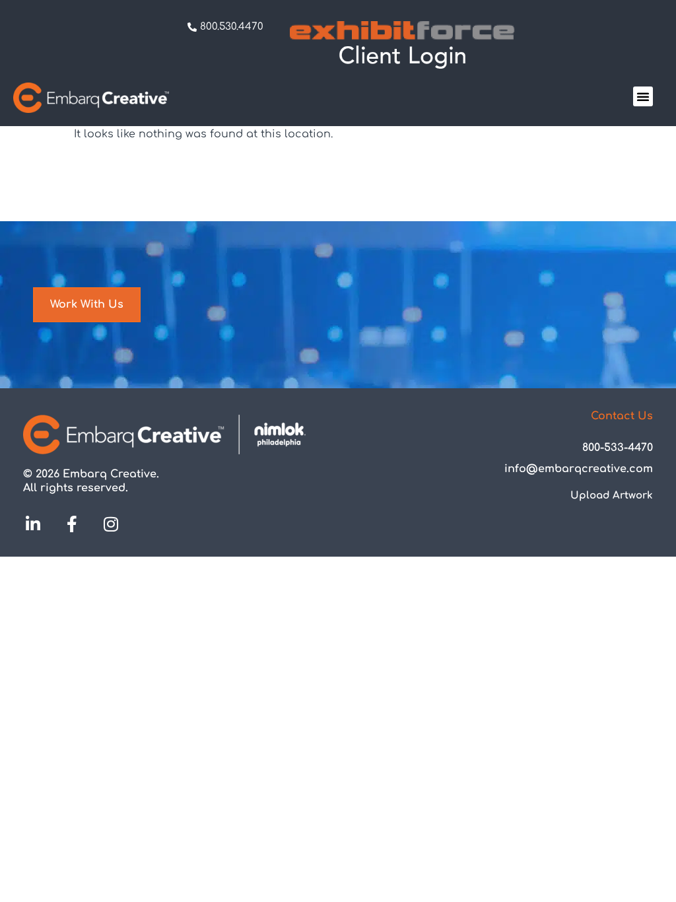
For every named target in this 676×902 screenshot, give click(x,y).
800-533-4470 (617, 448)
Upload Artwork (611, 495)
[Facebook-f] (72, 524)
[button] (643, 96)
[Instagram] (111, 524)
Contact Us (622, 416)
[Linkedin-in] (33, 524)
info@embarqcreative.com (578, 469)
